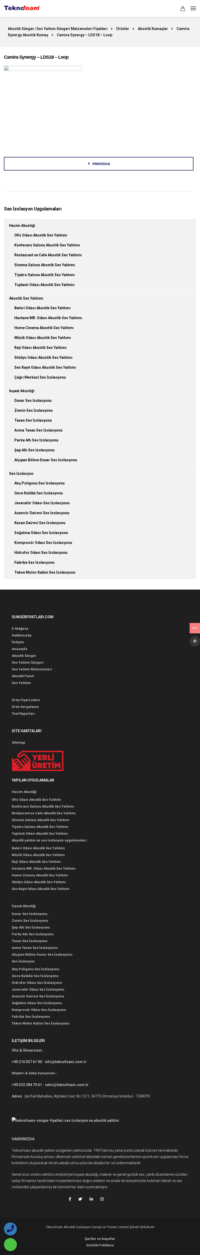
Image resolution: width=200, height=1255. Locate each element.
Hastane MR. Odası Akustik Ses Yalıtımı (48, 318)
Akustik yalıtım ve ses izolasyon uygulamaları (49, 840)
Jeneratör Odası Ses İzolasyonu (42, 503)
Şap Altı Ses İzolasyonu (34, 450)
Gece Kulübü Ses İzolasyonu (38, 493)
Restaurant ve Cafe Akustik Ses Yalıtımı (48, 255)
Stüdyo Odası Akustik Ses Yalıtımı (43, 357)
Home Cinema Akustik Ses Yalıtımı (44, 328)
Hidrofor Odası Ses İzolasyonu (40, 552)
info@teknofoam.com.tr (66, 1062)
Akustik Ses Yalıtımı (26, 298)
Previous (101, 164)
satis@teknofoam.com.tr (67, 1085)
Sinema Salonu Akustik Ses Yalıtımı (44, 265)
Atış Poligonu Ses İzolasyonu (39, 483)
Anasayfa (19, 649)
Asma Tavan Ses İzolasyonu (38, 430)
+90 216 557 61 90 (27, 1062)
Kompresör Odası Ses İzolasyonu (43, 543)
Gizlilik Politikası (100, 1245)
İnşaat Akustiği (21, 391)
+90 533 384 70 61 (27, 1085)
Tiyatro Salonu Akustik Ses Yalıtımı (44, 275)
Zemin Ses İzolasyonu (33, 410)
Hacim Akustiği (22, 225)
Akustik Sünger (24, 656)
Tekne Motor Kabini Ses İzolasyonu (44, 572)
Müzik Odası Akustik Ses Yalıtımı (42, 338)
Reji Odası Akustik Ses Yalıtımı (40, 347)
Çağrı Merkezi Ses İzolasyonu (40, 377)
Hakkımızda (22, 635)
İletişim (18, 642)
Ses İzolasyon (21, 473)
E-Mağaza (20, 628)
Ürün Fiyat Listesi (26, 700)
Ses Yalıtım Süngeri (28, 662)
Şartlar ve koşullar (100, 1239)
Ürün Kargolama (25, 707)
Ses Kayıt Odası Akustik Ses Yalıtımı (45, 367)
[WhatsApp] (10, 1244)
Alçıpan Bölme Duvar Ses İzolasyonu (45, 460)
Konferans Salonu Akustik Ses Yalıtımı (47, 245)
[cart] (182, 9)
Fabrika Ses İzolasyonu (34, 562)
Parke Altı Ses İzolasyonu (36, 440)
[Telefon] (10, 1228)
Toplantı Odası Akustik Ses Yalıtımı (44, 285)
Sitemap (18, 742)
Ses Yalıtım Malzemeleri (32, 669)
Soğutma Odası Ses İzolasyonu (41, 533)
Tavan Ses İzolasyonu (33, 420)
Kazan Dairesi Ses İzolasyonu (39, 523)
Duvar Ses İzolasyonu (33, 400)
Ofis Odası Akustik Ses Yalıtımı (40, 235)
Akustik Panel (23, 676)
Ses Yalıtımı (21, 683)
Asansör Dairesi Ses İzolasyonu (41, 513)
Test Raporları (23, 714)
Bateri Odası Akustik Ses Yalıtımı (42, 308)
